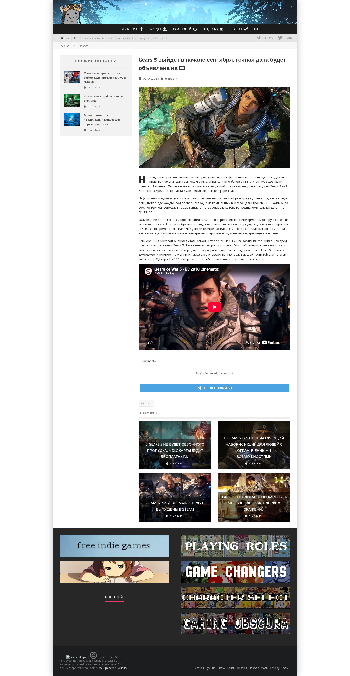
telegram (105, 668)
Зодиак (211, 29)
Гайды (231, 668)
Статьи (221, 668)
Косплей (183, 29)
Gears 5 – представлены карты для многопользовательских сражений (254, 503)
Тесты (236, 29)
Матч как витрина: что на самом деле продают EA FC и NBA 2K (127, 38)
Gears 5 (146, 403)
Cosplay (274, 668)
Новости (68, 38)
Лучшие (131, 29)
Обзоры (242, 668)
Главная (64, 46)
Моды (156, 29)
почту (123, 668)
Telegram (267, 38)
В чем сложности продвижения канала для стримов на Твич (102, 120)
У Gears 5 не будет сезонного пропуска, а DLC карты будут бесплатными (175, 450)
